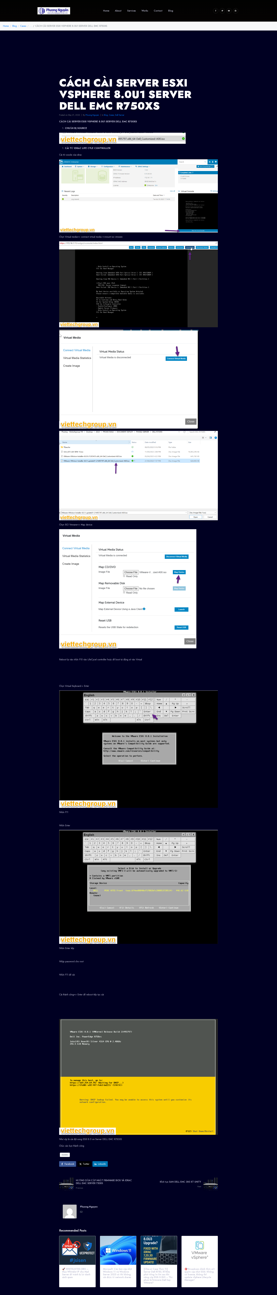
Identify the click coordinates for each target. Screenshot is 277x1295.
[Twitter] (222, 10)
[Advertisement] (138, 52)
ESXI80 (65, 1154)
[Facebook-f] (215, 10)
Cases (111, 115)
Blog (106, 115)
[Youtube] (229, 10)
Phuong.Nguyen (92, 115)
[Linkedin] (235, 10)
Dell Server (119, 115)
